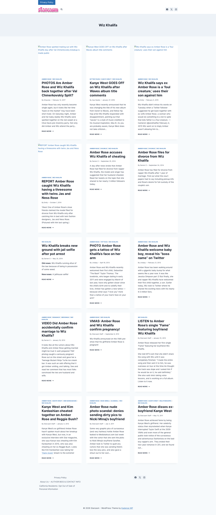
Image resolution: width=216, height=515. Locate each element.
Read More (48, 131)
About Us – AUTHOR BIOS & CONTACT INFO (60, 482)
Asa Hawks (96, 100)
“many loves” (47, 453)
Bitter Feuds (95, 79)
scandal (114, 401)
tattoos (104, 242)
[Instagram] (176, 9)
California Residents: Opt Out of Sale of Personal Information (57, 487)
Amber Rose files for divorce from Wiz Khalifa (153, 156)
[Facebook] (167, 9)
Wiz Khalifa (57, 79)
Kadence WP (127, 508)
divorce (104, 148)
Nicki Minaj (105, 401)
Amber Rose (46, 79)
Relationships (165, 401)
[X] (171, 9)
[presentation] (60, 59)
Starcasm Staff (97, 334)
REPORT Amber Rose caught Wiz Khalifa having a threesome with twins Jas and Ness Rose (58, 189)
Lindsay (95, 263)
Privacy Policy (46, 2)
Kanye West (106, 79)
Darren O (95, 161)
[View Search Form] (62, 9)
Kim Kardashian (70, 401)
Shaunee (47, 100)
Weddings (65, 317)
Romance (56, 317)
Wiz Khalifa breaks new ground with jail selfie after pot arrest (60, 250)
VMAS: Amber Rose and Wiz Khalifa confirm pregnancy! (105, 325)
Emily (142, 100)
